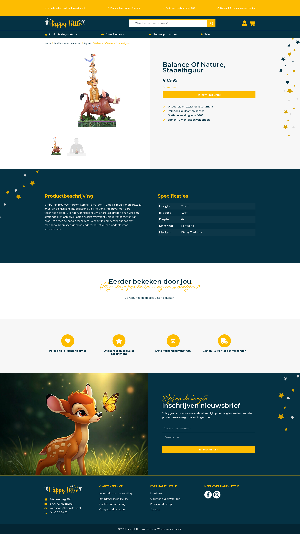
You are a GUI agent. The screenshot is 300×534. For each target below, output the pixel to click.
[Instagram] (216, 494)
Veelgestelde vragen (112, 509)
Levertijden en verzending (115, 493)
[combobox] (168, 23)
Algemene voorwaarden (165, 498)
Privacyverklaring (161, 504)
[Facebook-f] (208, 494)
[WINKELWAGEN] (252, 23)
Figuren (87, 43)
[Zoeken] (211, 23)
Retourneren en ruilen (113, 498)
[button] (61, 34)
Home (48, 43)
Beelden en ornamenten (67, 43)
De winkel (156, 493)
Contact (155, 509)
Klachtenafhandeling (112, 504)
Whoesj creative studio (169, 529)
